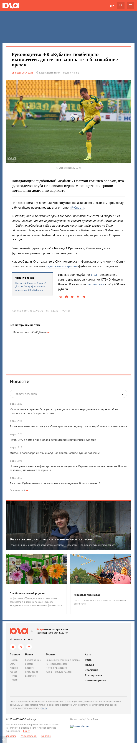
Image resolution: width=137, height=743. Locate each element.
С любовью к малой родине (27, 593)
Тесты (88, 659)
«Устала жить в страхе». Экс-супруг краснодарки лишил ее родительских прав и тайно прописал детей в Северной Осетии (64, 411)
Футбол (66, 311)
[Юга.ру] (10, 5)
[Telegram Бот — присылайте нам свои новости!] (29, 647)
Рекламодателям (29, 735)
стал (94, 275)
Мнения (14, 667)
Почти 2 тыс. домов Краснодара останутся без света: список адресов (53, 439)
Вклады (29, 663)
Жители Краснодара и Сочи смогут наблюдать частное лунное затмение (55, 453)
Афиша (13, 671)
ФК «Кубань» (53, 311)
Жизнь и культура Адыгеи (59, 671)
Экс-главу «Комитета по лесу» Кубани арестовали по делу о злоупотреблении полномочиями (68, 426)
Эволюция (91, 670)
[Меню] (130, 5)
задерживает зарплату (61, 266)
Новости (20, 381)
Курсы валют (31, 671)
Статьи (13, 663)
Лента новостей (18, 490)
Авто (88, 654)
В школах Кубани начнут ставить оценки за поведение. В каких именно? (55, 483)
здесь (44, 708)
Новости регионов (25, 394)
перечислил (95, 284)
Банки (29, 654)
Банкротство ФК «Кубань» (30, 332)
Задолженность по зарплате (27, 311)
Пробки (13, 679)
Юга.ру (40, 629)
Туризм (50, 654)
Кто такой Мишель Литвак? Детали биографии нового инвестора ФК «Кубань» (30, 286)
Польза (89, 664)
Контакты (46, 735)
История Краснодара (56, 667)
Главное (15, 654)
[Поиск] (121, 5)
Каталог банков (32, 659)
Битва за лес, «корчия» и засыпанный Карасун (51, 539)
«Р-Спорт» (77, 207)
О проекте (11, 735)
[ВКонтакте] (13, 647)
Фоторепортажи (95, 680)
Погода (13, 675)
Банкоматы (30, 675)
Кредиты (29, 667)
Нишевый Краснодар (87, 595)
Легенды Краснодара (56, 663)
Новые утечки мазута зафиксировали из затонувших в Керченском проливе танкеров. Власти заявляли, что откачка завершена (68, 468)
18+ (112, 5)
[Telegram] (21, 647)
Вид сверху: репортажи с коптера (63, 659)
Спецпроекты (93, 675)
